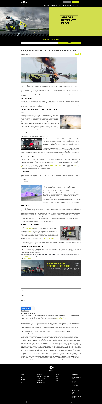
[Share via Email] (78, 54)
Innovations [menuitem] (54, 5)
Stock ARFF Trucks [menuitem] (41, 378)
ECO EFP (31, 231)
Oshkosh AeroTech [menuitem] (75, 384)
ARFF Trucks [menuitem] (47, 5)
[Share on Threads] (80, 54)
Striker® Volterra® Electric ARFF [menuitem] (43, 376)
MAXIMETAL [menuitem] (74, 381)
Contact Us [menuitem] (75, 5)
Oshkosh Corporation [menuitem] (75, 376)
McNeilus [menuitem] (73, 382)
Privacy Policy (30, 402)
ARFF (25, 258)
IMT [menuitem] (73, 378)
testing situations (29, 228)
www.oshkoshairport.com (61, 318)
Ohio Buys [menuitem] (74, 397)
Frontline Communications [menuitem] (76, 377)
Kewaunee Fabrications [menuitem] (76, 380)
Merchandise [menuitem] (58, 380)
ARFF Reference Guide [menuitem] (41, 382)
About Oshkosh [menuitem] (62, 5)
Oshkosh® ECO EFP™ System (55, 165)
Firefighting (29, 258)
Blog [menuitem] (57, 376)
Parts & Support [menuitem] (40, 380)
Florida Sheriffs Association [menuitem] (76, 396)
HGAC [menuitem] (73, 392)
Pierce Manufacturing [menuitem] (75, 386)
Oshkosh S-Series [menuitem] (75, 385)
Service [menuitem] (69, 5)
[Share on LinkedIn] (77, 54)
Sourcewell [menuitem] (74, 393)
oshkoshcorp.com (50, 329)
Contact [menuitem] (57, 374)
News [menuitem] (57, 378)
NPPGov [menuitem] (73, 395)
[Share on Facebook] (75, 54)
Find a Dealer (23, 402)
